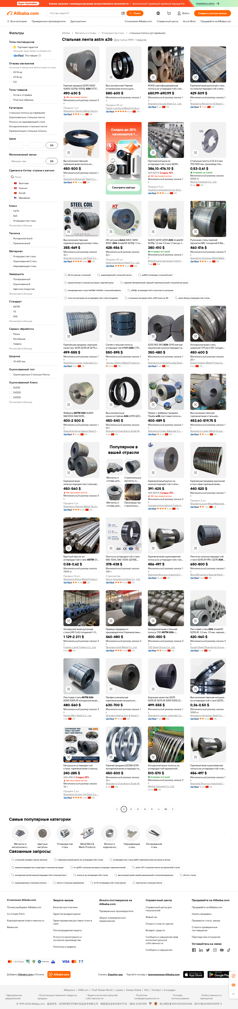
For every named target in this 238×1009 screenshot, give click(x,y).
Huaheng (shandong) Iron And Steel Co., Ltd (166, 189)
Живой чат (151, 917)
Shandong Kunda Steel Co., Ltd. (165, 103)
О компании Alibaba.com (21, 900)
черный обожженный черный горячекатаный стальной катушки (156, 282)
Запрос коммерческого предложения (112, 919)
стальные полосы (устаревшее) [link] (147, 33)
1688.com (83, 990)
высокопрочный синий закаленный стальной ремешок (145, 875)
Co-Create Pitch (16, 913)
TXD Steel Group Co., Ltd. (161, 647)
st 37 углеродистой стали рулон (110, 883)
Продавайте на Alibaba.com (207, 907)
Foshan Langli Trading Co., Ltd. (79, 647)
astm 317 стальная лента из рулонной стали (158, 867)
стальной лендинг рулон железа (31, 860)
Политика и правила (64, 946)
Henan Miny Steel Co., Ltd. (77, 715)
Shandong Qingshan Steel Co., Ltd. (81, 179)
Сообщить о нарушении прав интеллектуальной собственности (162, 940)
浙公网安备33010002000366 (176, 1003)
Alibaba (66, 33)
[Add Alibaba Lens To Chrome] (59, 974)
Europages (169, 990)
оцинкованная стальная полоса (31, 883)
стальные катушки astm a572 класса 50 (148, 298)
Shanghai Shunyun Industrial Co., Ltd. (166, 574)
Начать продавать (202, 913)
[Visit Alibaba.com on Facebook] (194, 950)
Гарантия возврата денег (67, 913)
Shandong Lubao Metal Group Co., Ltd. (208, 431)
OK (51, 145)
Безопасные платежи (65, 907)
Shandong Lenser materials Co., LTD (81, 362)
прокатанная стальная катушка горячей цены (91, 282)
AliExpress (69, 990)
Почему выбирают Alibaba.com (24, 907)
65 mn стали (189, 875)
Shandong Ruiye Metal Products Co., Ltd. (81, 579)
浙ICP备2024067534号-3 (208, 1003)
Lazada (119, 990)
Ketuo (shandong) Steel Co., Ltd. (123, 579)
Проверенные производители (116, 911)
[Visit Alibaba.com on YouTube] (222, 950)
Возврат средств (155, 930)
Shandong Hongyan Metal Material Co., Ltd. (208, 258)
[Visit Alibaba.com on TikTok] (229, 950)
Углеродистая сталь (113, 33)
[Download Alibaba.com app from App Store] (193, 974)
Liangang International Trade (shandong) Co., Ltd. (166, 505)
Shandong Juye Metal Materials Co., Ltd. (208, 503)
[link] (233, 975)
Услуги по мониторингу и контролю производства (67, 938)
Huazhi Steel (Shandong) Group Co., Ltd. (208, 647)
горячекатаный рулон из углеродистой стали (80, 860)
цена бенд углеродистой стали (194, 298)
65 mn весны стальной (79, 275)
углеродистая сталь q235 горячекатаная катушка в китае (141, 860)
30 (165, 809)
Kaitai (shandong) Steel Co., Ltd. (123, 262)
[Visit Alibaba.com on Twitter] (208, 950)
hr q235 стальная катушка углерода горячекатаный (99, 867)
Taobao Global (133, 990)
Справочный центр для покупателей (159, 909)
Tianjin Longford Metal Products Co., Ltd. (124, 108)
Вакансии (12, 927)
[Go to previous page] (117, 809)
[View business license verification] (150, 1004)
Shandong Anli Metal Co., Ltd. (121, 647)
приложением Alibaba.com (164, 974)
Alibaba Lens (25, 974)
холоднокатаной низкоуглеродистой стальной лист (41, 875)
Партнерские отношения (206, 937)
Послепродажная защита (67, 930)
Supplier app (115, 974)
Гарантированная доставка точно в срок (72, 922)
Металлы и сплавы (85, 33)
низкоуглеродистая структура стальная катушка (39, 867)
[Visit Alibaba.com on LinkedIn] (201, 950)
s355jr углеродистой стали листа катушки (152, 290)
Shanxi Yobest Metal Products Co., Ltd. (208, 362)
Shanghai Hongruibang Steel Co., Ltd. (81, 431)
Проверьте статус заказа (206, 920)
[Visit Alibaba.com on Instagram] (215, 950)
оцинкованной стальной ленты (116, 275)
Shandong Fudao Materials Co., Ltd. (166, 431)
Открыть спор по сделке (159, 923)
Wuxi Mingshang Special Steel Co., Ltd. (208, 574)
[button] (123, 13)
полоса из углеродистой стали (92, 875)
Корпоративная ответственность (25, 920)
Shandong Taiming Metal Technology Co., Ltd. (81, 111)
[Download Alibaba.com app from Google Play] (219, 974)
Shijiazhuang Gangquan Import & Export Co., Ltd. (166, 260)
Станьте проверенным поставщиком (204, 929)
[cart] (169, 13)
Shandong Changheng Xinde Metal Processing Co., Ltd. (124, 431)
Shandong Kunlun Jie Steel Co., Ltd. (81, 258)
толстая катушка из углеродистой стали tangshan (93, 298)
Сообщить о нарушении (159, 949)
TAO (146, 990)
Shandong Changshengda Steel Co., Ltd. (166, 362)
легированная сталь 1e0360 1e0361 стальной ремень (94, 290)
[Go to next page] (173, 809)
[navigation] (33, 421)
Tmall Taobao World (101, 990)
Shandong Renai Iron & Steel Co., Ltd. (208, 103)
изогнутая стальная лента (149, 883)
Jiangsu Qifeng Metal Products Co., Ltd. (124, 362)
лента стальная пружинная (70, 883)
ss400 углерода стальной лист (157, 275)
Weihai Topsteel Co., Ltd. (203, 181)
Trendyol (156, 990)
